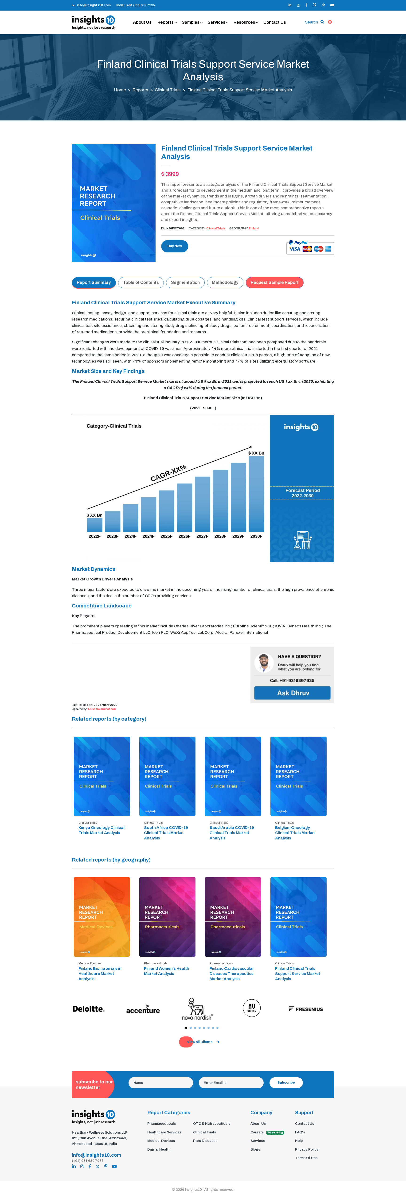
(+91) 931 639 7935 (88, 1161)
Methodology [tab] (225, 282)
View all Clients (200, 1042)
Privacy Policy (307, 1149)
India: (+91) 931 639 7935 (135, 5)
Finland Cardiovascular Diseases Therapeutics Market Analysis (232, 973)
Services (216, 22)
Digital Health (159, 1149)
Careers (266, 1132)
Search (311, 22)
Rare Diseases (205, 1141)
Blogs (255, 1149)
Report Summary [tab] (94, 282)
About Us (142, 22)
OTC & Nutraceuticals (211, 1123)
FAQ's (300, 1132)
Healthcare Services (164, 1132)
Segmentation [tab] (185, 282)
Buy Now (175, 246)
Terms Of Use (306, 1158)
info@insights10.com (94, 5)
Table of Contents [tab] (141, 282)
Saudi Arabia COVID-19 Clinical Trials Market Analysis (232, 832)
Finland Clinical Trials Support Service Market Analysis (297, 973)
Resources (244, 22)
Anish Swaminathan (102, 709)
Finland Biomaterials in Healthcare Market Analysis (99, 973)
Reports (165, 22)
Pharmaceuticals (161, 1123)
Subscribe (286, 1082)
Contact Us (274, 22)
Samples (190, 22)
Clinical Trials (168, 90)
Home (120, 90)
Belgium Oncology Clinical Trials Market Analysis (295, 832)
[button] (186, 1028)
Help (299, 1141)
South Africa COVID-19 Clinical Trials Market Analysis (166, 832)
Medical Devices (161, 1141)
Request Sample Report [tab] (275, 282)
